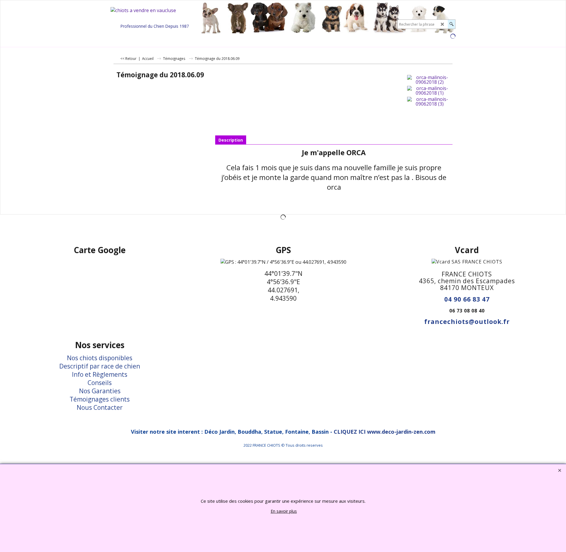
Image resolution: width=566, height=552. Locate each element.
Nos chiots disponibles (99, 358)
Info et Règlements (99, 374)
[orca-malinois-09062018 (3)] (429, 101)
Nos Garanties (100, 391)
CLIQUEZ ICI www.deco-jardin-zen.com (384, 431)
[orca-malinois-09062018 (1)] (429, 90)
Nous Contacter (100, 407)
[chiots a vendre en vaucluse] (155, 14)
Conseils (100, 383)
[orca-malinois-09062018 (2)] (429, 79)
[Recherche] (451, 24)
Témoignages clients (100, 399)
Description (230, 140)
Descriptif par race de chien (99, 366)
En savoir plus (284, 511)
